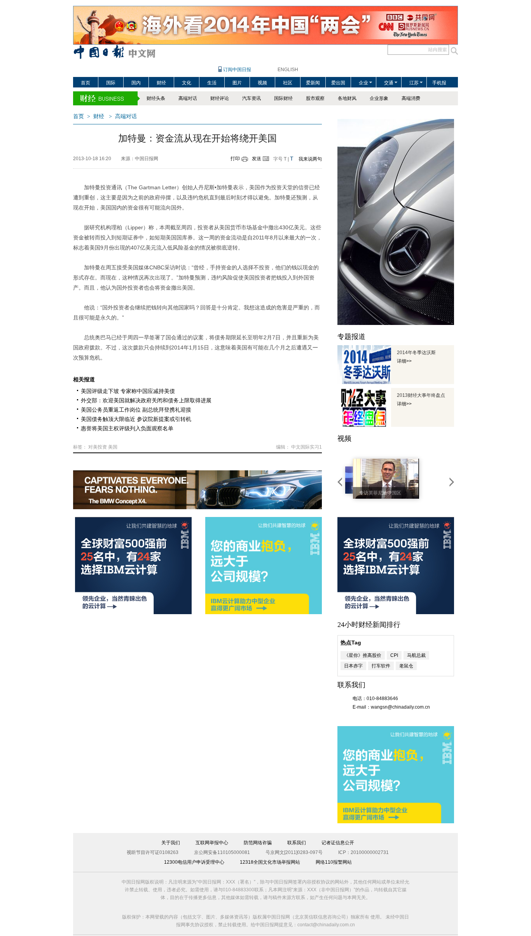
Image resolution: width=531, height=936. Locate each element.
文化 (186, 83)
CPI (394, 655)
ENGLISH (288, 69)
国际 (110, 83)
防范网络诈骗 (258, 842)
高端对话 (187, 98)
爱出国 (338, 83)
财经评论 (219, 98)
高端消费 (411, 98)
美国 (112, 447)
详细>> (404, 361)
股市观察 (315, 98)
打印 (235, 158)
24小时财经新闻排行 (368, 625)
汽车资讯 (251, 98)
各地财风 (347, 98)
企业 (363, 83)
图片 (237, 83)
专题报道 (351, 337)
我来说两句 (310, 159)
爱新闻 (313, 83)
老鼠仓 (406, 666)
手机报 (439, 83)
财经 (161, 83)
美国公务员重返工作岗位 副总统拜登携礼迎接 (136, 410)
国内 (136, 83)
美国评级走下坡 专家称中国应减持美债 (128, 391)
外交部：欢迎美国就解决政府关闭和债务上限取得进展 (146, 400)
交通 (388, 83)
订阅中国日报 (237, 69)
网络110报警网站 (334, 862)
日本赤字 (353, 666)
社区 (287, 83)
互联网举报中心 (212, 842)
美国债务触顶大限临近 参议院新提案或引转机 (136, 419)
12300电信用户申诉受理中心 (194, 862)
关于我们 (170, 842)
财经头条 (156, 98)
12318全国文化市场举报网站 (270, 862)
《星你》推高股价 (362, 655)
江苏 (414, 83)
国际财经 (283, 98)
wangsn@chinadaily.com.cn (400, 707)
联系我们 (296, 842)
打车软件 (381, 666)
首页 (85, 83)
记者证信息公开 (337, 842)
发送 (256, 158)
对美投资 (97, 447)
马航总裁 (416, 655)
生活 (212, 83)
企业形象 (379, 98)
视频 (262, 83)
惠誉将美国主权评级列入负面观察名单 (127, 428)
